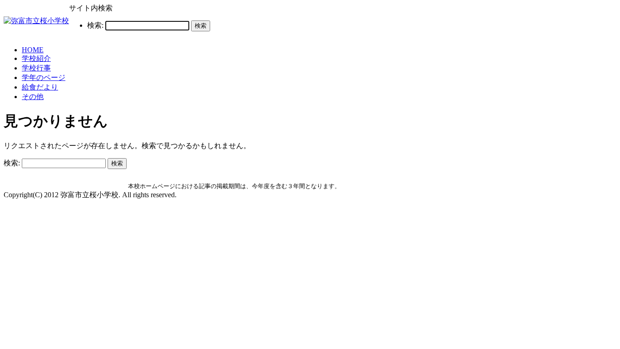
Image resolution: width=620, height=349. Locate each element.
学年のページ (43, 77)
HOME (33, 50)
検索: (95, 25)
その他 (33, 96)
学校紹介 (36, 58)
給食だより (40, 87)
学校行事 (36, 68)
